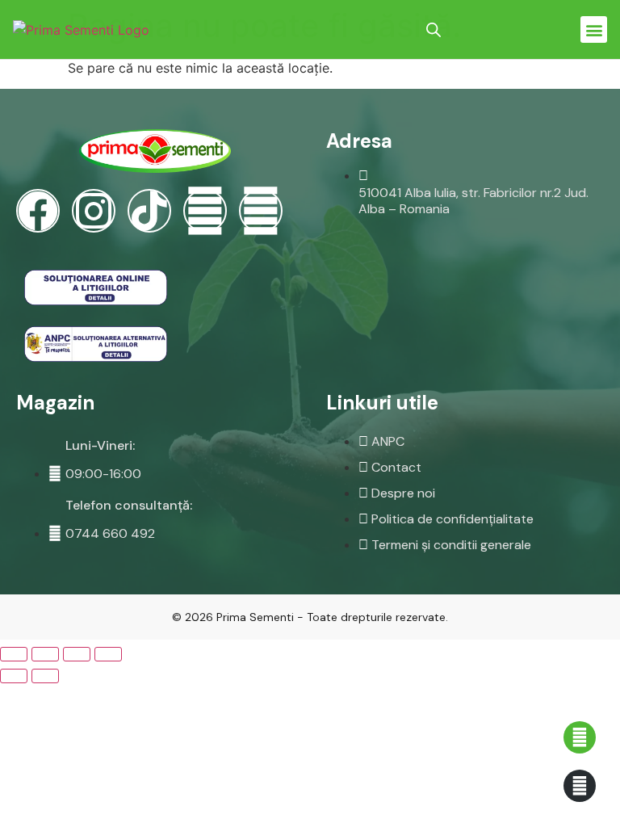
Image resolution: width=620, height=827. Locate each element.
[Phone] (261, 211)
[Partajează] (45, 654)
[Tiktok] (149, 211)
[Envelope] (205, 211)
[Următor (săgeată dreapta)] (45, 676)
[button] (593, 29)
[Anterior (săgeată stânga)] (13, 676)
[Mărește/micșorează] (108, 654)
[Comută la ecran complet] (76, 654)
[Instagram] (93, 211)
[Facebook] (38, 211)
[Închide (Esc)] (13, 654)
